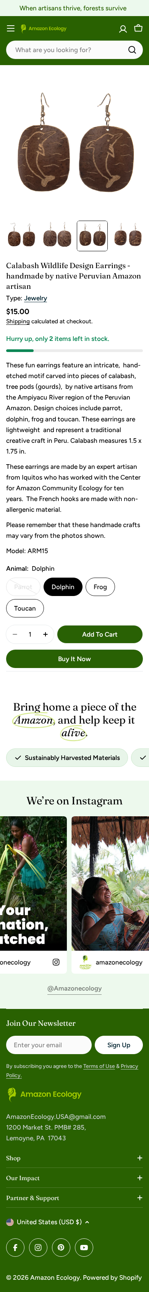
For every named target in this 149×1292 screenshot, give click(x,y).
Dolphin (63, 587)
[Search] (132, 49)
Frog (100, 587)
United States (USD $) (49, 1222)
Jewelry (35, 298)
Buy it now (74, 659)
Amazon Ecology (55, 1277)
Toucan (25, 608)
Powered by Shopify (112, 1277)
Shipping (18, 321)
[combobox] (74, 50)
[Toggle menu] (10, 28)
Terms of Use (99, 1066)
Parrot (27, 589)
